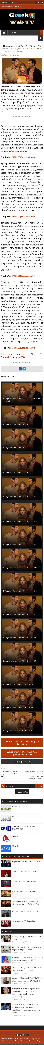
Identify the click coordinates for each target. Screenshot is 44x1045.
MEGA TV (16, 806)
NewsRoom (31, 49)
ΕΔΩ (22, 357)
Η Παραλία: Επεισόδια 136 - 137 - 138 (17, 447)
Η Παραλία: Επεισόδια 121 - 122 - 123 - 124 (20, 544)
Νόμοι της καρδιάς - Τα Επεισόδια (26, 861)
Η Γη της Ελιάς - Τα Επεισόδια (24, 881)
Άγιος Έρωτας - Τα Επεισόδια (24, 871)
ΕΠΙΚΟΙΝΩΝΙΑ (25, 1039)
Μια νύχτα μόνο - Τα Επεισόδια (25, 911)
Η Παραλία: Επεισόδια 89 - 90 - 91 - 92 (18, 731)
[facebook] (36, 2)
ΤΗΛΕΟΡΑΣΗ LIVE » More (16, 801)
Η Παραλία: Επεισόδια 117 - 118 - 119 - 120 (20, 568)
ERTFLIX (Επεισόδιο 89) (23, 157)
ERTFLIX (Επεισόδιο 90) (23, 216)
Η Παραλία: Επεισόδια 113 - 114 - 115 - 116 (20, 591)
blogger (39, 786)
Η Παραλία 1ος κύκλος (16, 51)
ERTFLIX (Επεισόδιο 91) (23, 276)
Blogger (39, 1041)
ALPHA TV (16, 836)
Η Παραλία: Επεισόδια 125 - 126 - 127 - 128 (20, 521)
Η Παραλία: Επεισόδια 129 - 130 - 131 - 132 (20, 496)
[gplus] (42, 2)
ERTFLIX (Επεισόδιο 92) (23, 347)
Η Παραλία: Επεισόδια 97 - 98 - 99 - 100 (18, 684)
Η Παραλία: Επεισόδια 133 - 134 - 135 (17, 472)
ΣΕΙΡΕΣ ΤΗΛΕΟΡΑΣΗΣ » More (17, 856)
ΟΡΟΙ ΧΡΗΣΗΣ (13, 1039)
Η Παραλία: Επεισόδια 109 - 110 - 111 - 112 (20, 614)
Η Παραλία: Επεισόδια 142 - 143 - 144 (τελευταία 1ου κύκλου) (22, 399)
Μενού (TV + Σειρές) (12, 6)
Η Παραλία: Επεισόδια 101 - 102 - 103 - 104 (20, 661)
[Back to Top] (27, 1035)
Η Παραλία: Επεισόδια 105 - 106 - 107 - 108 (20, 637)
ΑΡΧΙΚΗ (4, 1039)
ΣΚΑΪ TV (15, 846)
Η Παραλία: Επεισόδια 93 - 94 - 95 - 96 (18, 707)
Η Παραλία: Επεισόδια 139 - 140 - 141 (17, 424)
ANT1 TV (16, 816)
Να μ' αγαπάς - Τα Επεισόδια (23, 921)
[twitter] (39, 2)
